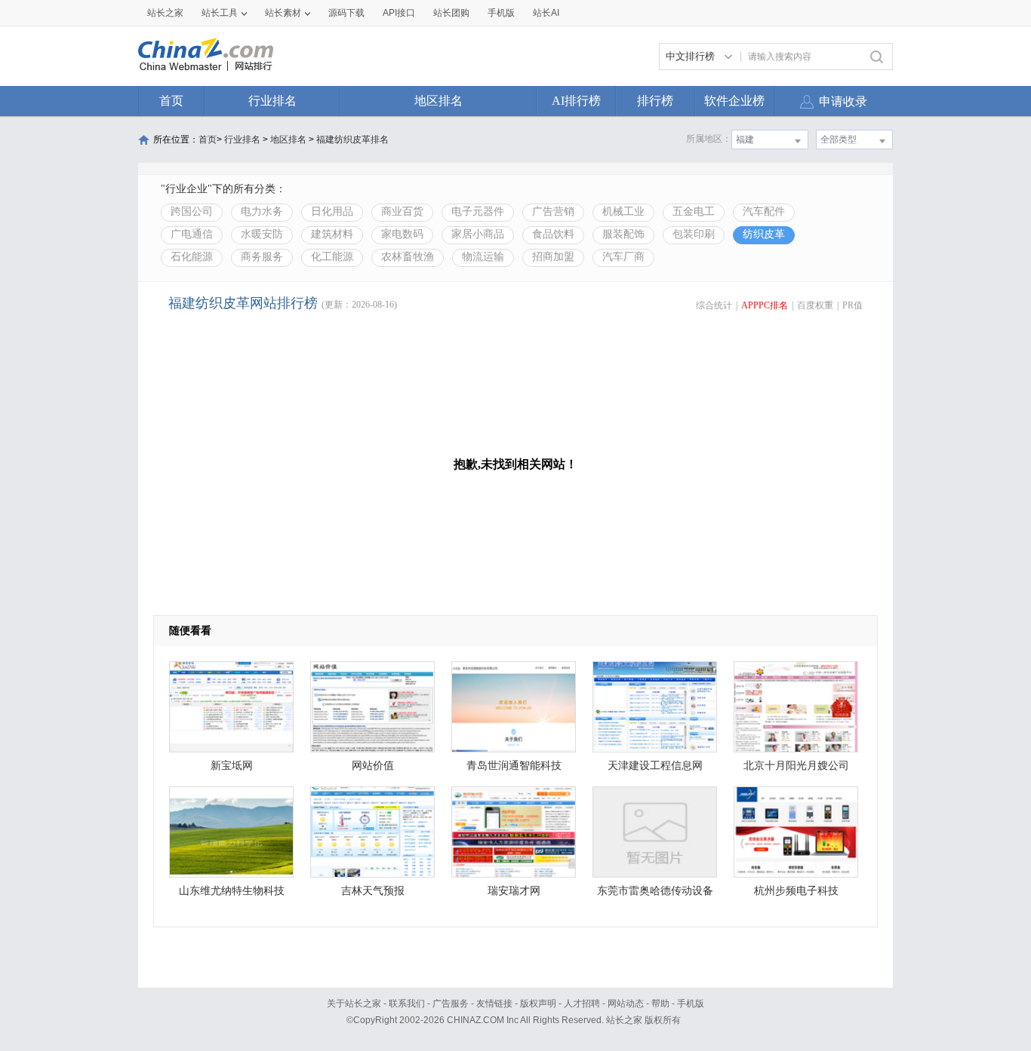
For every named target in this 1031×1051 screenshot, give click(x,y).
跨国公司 (192, 211)
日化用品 (332, 211)
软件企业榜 (734, 100)
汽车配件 (764, 211)
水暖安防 (262, 234)
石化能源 (192, 256)
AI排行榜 (576, 100)
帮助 (660, 1003)
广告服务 (450, 1003)
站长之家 (165, 13)
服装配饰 (623, 234)
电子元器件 (477, 211)
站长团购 (451, 13)
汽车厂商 (623, 256)
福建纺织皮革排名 (352, 139)
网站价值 (373, 765)
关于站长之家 (354, 1003)
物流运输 (483, 256)
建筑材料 (332, 234)
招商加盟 (553, 256)
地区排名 (438, 100)
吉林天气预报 (373, 890)
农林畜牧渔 (407, 256)
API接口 (399, 13)
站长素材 (283, 13)
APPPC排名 (764, 305)
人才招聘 (582, 1003)
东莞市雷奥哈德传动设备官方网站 (655, 894)
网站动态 (626, 1003)
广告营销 (553, 211)
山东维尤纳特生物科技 (232, 890)
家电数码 (402, 234)
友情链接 (494, 1003)
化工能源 (332, 256)
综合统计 (714, 305)
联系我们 (407, 1003)
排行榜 (655, 100)
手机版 (690, 1003)
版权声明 (538, 1003)
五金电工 (693, 211)
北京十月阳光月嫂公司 (796, 765)
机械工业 (623, 211)
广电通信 (192, 234)
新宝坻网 (232, 765)
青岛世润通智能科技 (514, 765)
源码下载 (346, 13)
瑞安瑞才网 (514, 890)
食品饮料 (553, 234)
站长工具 (220, 13)
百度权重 (815, 305)
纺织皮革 (764, 234)
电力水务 (262, 211)
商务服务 (262, 256)
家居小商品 (477, 234)
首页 (171, 100)
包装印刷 (693, 234)
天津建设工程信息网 (655, 765)
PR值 (852, 305)
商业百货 (402, 211)
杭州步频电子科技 (796, 890)
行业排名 (272, 100)
